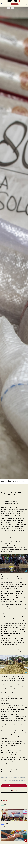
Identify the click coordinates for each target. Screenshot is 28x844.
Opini (12, 8)
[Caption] (26, 571)
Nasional (3, 804)
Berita (8, 8)
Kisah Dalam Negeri (6, 823)
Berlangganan (15, 4)
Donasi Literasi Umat (14, 785)
